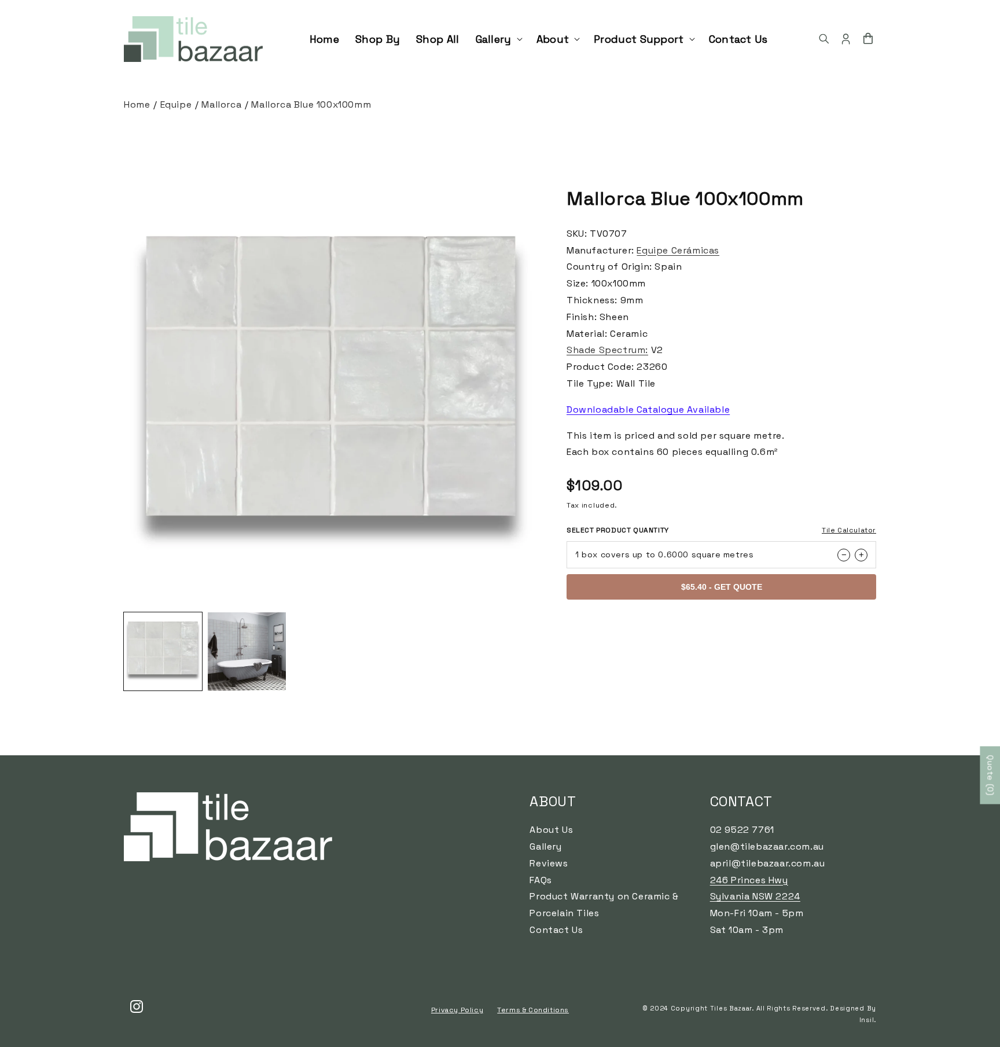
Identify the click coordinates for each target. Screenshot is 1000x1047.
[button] (498, 39)
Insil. (867, 1020)
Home (137, 104)
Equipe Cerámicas (678, 250)
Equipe (176, 104)
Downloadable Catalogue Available (648, 409)
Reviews (549, 863)
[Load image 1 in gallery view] (163, 651)
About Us (551, 830)
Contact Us (556, 930)
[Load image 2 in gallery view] (247, 651)
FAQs (541, 880)
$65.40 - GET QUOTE (721, 587)
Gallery (545, 846)
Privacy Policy (457, 1010)
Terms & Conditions (533, 1010)
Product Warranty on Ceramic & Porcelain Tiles (604, 904)
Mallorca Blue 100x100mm (311, 104)
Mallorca (221, 104)
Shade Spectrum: (607, 350)
